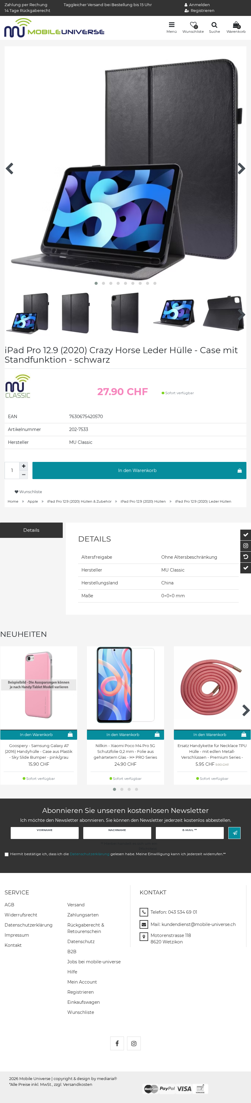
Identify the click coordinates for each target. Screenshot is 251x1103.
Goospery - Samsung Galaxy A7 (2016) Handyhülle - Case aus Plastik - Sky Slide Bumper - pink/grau (39, 751)
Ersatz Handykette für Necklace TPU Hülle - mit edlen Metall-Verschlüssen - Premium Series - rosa (212, 751)
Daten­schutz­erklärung (29, 925)
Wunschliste (30, 491)
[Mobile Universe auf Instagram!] (133, 1043)
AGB (9, 905)
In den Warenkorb (137, 470)
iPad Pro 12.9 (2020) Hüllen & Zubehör (79, 501)
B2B (72, 951)
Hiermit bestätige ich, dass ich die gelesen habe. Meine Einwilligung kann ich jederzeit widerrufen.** (118, 854)
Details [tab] (31, 530)
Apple (33, 501)
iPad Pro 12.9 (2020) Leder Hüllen (203, 501)
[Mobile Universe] (54, 27)
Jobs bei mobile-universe (94, 962)
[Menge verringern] (23, 474)
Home (13, 501)
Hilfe (72, 972)
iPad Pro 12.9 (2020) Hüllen (143, 501)
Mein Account (82, 982)
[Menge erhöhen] (23, 466)
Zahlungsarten (83, 915)
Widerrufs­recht (21, 915)
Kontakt (13, 945)
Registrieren (80, 992)
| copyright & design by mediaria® (84, 1078)
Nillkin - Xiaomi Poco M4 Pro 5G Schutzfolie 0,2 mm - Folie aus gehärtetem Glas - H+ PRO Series (125, 751)
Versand (75, 905)
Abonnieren (234, 833)
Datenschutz (81, 941)
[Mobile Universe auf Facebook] (117, 1043)
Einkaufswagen (83, 1002)
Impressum (17, 935)
